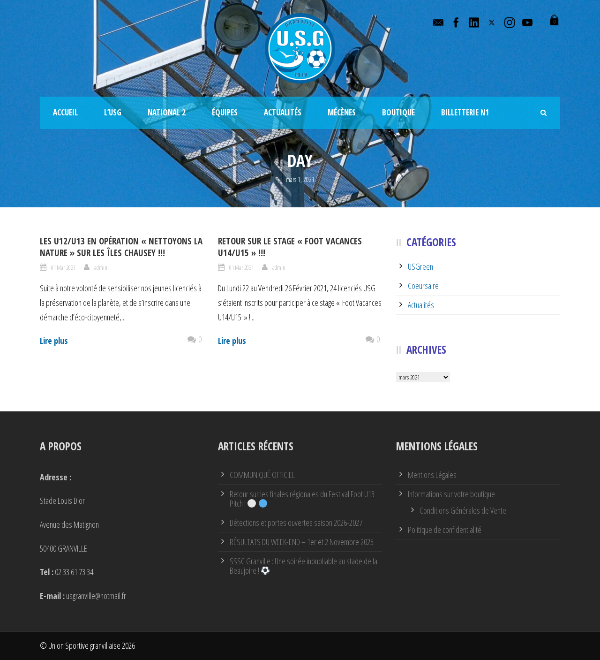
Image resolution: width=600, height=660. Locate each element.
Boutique (398, 112)
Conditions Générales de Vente (463, 510)
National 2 (167, 112)
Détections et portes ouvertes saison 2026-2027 (296, 522)
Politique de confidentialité (444, 529)
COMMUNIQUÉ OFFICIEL (262, 474)
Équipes (225, 112)
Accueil (65, 112)
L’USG (112, 112)
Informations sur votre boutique (451, 494)
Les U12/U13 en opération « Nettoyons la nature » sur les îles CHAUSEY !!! (121, 247)
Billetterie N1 (465, 112)
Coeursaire (423, 285)
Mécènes (342, 112)
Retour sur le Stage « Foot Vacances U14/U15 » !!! (290, 247)
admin (100, 267)
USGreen (420, 266)
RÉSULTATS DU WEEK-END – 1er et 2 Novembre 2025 (302, 541)
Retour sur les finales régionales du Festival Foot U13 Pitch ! (302, 498)
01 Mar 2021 (63, 267)
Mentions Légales (432, 474)
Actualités (282, 112)
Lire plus (54, 340)
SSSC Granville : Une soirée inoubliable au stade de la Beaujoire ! (303, 565)
